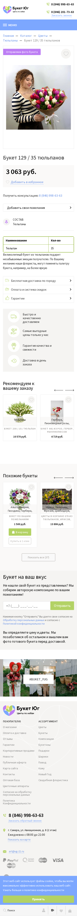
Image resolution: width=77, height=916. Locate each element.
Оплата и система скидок (28, 289)
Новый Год (45, 774)
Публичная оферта (14, 762)
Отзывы (8, 738)
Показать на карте (19, 839)
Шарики (43, 756)
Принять (38, 899)
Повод (42, 762)
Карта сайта (10, 768)
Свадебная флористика (53, 780)
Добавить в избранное (27, 182)
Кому (41, 768)
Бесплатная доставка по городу (33, 281)
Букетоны (44, 744)
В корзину (22, 532)
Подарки (43, 750)
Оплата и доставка (14, 733)
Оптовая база (11, 780)
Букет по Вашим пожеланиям (20, 518)
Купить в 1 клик (19, 541)
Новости (8, 756)
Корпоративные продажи (18, 750)
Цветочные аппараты (16, 786)
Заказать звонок (61, 15)
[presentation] (58, 390)
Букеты (43, 733)
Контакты (9, 774)
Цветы (42, 727)
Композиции (46, 738)
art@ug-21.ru (16, 851)
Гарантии (17, 298)
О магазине (10, 727)
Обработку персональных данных (23, 620)
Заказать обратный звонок (25, 820)
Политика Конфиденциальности (17, 802)
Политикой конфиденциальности (24, 623)
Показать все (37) (38, 557)
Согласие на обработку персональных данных (17, 793)
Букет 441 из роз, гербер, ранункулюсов (57, 430)
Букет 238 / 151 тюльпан (20, 428)
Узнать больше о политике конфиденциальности (33, 890)
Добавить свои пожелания (26, 208)
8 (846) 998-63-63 (62, 4)
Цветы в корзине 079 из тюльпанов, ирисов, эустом (57, 518)
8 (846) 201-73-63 (62, 11)
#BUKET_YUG (38, 679)
